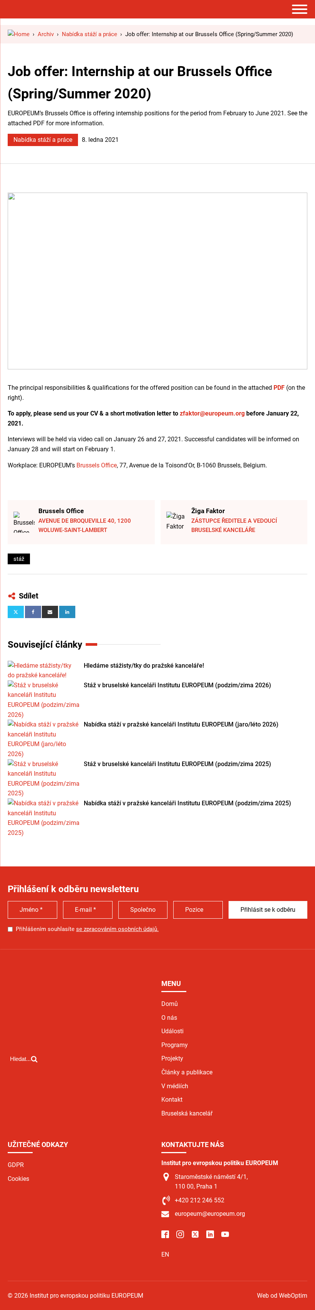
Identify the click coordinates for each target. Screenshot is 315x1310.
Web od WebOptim (282, 1295)
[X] (16, 612)
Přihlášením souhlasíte (87, 929)
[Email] (50, 612)
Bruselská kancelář (186, 1113)
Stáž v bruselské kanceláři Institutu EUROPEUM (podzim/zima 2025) (177, 764)
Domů (169, 1003)
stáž (18, 558)
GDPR (16, 1165)
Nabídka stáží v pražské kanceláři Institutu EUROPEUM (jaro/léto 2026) (181, 724)
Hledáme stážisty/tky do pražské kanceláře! (144, 665)
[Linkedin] (67, 612)
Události (172, 1031)
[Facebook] (33, 612)
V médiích (174, 1086)
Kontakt (171, 1099)
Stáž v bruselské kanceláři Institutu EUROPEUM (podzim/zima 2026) (177, 685)
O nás (169, 1017)
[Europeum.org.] (19, 34)
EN (165, 1254)
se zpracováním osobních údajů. (117, 929)
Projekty (172, 1058)
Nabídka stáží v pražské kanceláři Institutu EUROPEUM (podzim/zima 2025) (187, 803)
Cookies (18, 1178)
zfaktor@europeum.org (212, 413)
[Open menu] (299, 9)
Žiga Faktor (208, 511)
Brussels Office (96, 465)
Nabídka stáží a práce (42, 139)
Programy (174, 1045)
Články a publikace (186, 1072)
